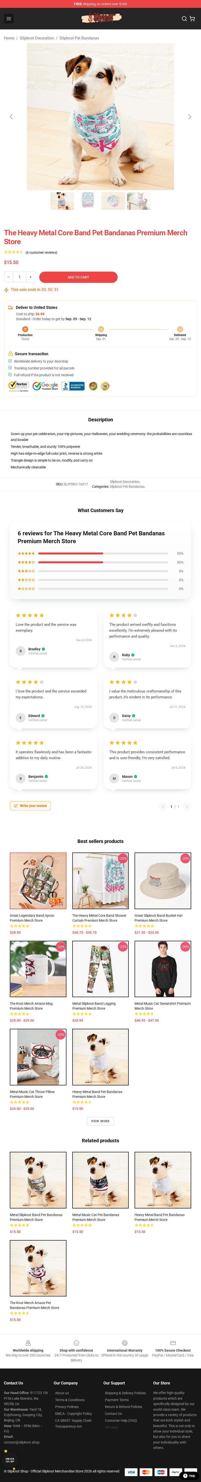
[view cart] (192, 19)
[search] (184, 19)
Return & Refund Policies (123, 1407)
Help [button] (192, 1476)
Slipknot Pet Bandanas (79, 38)
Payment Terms (117, 1400)
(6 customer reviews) (41, 252)
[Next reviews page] (186, 806)
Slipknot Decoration (37, 38)
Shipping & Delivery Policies (125, 1393)
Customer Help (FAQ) (121, 1420)
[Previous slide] (11, 117)
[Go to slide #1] (62, 201)
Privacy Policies (67, 1407)
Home (9, 38)
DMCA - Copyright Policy (73, 1414)
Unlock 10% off (10, 1460)
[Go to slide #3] (113, 201)
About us (62, 1393)
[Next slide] (189, 117)
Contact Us (113, 1414)
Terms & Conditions (70, 1400)
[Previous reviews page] (163, 806)
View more (100, 1121)
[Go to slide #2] (88, 201)
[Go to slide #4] (139, 201)
